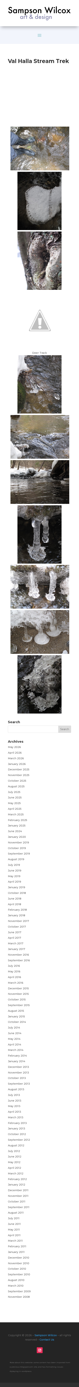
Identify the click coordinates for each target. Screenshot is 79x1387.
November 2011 (18, 1196)
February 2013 (17, 1123)
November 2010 (18, 1263)
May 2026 (14, 747)
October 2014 (17, 1022)
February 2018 (17, 909)
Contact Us (47, 1339)
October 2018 (17, 893)
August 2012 (16, 1145)
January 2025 (17, 825)
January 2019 (16, 887)
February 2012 (17, 1179)
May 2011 (14, 1229)
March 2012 (15, 1173)
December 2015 (18, 988)
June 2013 (14, 1100)
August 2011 (16, 1212)
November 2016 (18, 954)
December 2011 (18, 1190)
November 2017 (18, 921)
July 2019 (14, 865)
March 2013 (15, 1117)
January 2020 (17, 837)
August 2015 (16, 1010)
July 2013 (14, 1095)
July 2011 (13, 1218)
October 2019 (17, 848)
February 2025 (17, 820)
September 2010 (19, 1274)
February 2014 (17, 1055)
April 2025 (14, 808)
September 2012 (19, 1139)
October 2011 (16, 1201)
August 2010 (16, 1280)
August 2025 (16, 786)
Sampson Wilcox (46, 1335)
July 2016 (14, 965)
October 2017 (17, 926)
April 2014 (14, 1044)
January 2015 (16, 1016)
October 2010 (17, 1268)
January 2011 (16, 1252)
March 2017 (15, 943)
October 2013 (17, 1078)
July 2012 (14, 1151)
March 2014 (15, 1050)
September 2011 (18, 1207)
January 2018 (16, 915)
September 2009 (19, 1291)
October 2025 (17, 780)
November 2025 (18, 775)
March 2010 (16, 1285)
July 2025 (14, 792)
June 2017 (14, 932)
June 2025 (15, 797)
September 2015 (19, 1005)
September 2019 (19, 853)
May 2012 (14, 1162)
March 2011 (15, 1240)
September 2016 (19, 960)
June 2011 (14, 1224)
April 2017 (14, 937)
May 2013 (14, 1106)
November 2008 (19, 1296)
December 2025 (18, 769)
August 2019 (16, 859)
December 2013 (18, 1067)
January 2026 (17, 764)
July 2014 (14, 1027)
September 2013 (19, 1083)
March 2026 (16, 758)
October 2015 (17, 999)
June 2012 (14, 1156)
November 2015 (18, 994)
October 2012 (17, 1134)
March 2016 (15, 982)
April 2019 (14, 881)
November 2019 (18, 842)
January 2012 (16, 1184)
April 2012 (14, 1167)
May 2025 (14, 803)
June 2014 (14, 1033)
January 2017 (16, 949)
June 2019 (14, 870)
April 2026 (15, 752)
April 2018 (14, 904)
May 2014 (14, 1039)
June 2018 (14, 898)
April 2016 (14, 977)
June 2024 (15, 831)
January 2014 (16, 1061)
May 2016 (14, 971)
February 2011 (17, 1246)
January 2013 (16, 1128)
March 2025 (16, 814)
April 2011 (14, 1235)
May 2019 (14, 876)
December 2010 (18, 1257)
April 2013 (14, 1111)
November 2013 (18, 1072)
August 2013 (16, 1089)
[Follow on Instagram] (40, 1350)
